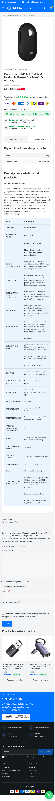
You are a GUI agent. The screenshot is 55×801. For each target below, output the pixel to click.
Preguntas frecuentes (11, 784)
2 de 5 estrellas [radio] (19, 561)
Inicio (4, 15)
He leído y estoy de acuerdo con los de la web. (26, 770)
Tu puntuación (8, 561)
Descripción (37, 137)
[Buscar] (43, 8)
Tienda (5, 787)
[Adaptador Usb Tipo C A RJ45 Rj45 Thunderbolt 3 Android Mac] (39, 663)
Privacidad (32, 781)
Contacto (6, 790)
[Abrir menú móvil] (3, 8)
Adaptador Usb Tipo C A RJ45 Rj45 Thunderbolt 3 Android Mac (39, 680)
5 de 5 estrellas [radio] (25, 561)
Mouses (31, 15)
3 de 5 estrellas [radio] (21, 561)
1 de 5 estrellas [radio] (17, 561)
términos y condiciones (34, 770)
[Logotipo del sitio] (19, 8)
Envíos (30, 790)
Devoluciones (33, 787)
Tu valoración (8, 565)
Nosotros (5, 781)
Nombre (6, 606)
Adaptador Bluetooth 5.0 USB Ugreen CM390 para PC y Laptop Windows (13, 680)
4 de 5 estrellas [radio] (23, 561)
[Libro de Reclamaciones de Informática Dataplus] (26, 731)
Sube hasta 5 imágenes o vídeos (15, 597)
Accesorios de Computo (17, 15)
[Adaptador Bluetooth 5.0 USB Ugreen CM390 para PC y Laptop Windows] (14, 663)
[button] (14, 694)
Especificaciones (15, 137)
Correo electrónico (11, 617)
